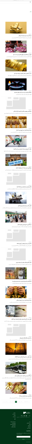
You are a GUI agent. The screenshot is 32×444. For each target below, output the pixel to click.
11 (21, 401)
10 (19, 401)
